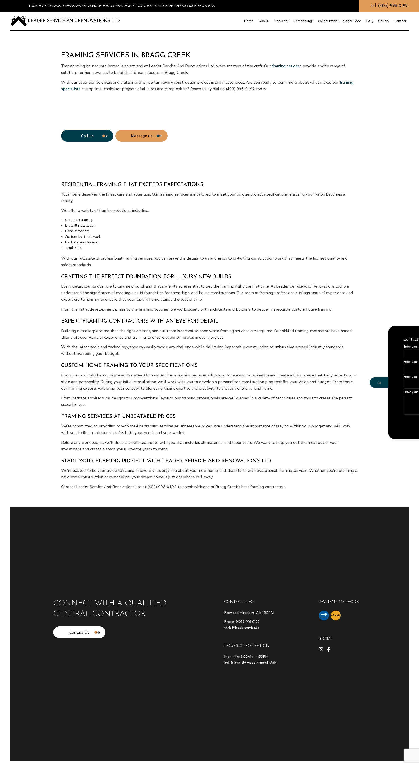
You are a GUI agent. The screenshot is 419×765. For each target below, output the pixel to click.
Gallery (383, 21)
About (263, 21)
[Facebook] (328, 650)
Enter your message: (339, 392)
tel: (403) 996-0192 (389, 6)
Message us (141, 136)
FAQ (369, 21)
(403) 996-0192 (247, 622)
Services (280, 21)
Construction (327, 21)
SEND (382, 422)
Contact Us (79, 632)
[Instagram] (321, 650)
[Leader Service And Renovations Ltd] (18, 20)
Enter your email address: (342, 377)
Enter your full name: (339, 346)
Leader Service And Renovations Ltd (74, 21)
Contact (400, 21)
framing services (287, 66)
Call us (87, 136)
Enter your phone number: (343, 361)
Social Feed (352, 21)
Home (248, 21)
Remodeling (302, 21)
